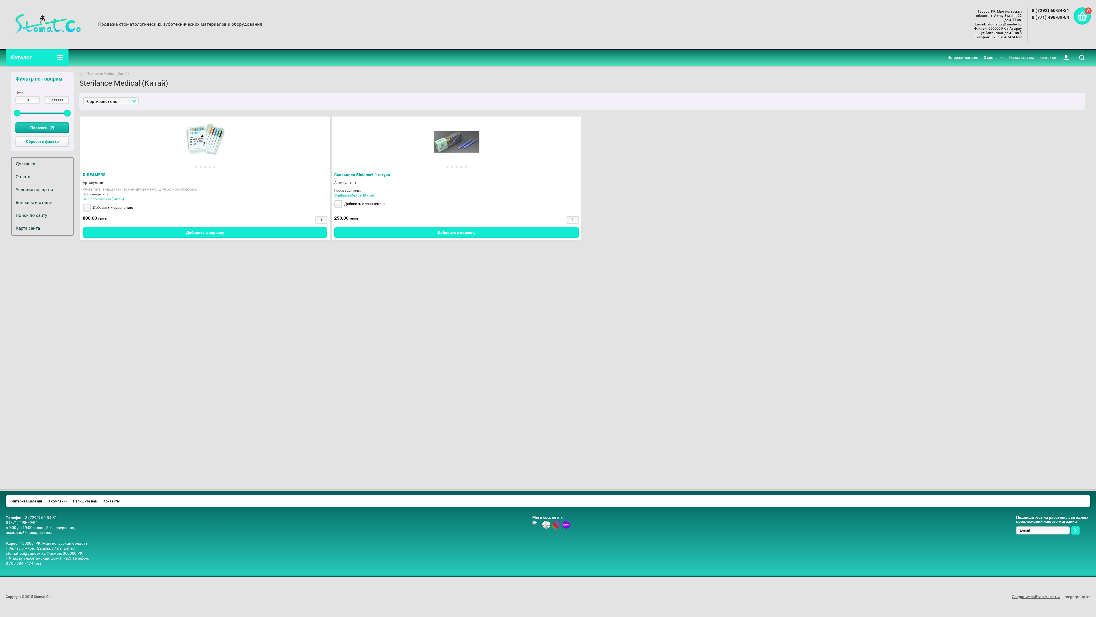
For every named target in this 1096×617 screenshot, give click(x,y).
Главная (81, 74)
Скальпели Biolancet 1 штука (362, 174)
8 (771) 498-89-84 (1050, 17)
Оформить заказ (1082, 16)
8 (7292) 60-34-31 (1050, 10)
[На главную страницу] (47, 24)
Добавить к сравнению (112, 207)
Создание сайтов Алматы (1036, 596)
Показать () (42, 127)
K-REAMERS (94, 174)
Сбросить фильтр (42, 141)
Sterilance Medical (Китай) (103, 199)
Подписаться (1075, 530)
